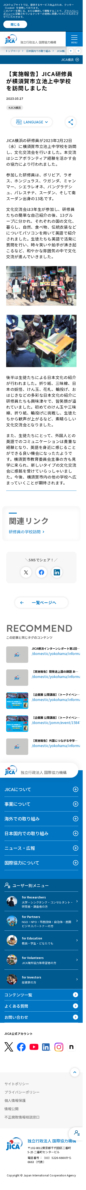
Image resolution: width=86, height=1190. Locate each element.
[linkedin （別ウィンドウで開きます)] (46, 1047)
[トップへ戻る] (74, 1072)
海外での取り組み (22, 818)
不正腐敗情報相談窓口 (22, 1117)
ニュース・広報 (19, 848)
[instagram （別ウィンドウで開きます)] (58, 1047)
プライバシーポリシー (22, 1092)
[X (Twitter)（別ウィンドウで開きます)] (8, 1047)
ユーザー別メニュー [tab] (30, 885)
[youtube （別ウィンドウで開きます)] (34, 1047)
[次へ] (78, 50)
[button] (31, 122)
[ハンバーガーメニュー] (74, 37)
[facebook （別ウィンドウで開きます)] (21, 1047)
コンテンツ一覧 (18, 995)
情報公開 (11, 1108)
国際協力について (21, 862)
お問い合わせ (16, 1017)
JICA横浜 (67, 59)
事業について (17, 804)
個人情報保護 (15, 1100)
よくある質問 (16, 1006)
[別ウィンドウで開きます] (26, 572)
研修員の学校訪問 (25, 531)
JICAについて (17, 789)
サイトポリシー (16, 1083)
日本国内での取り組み (26, 833)
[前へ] (71, 50)
